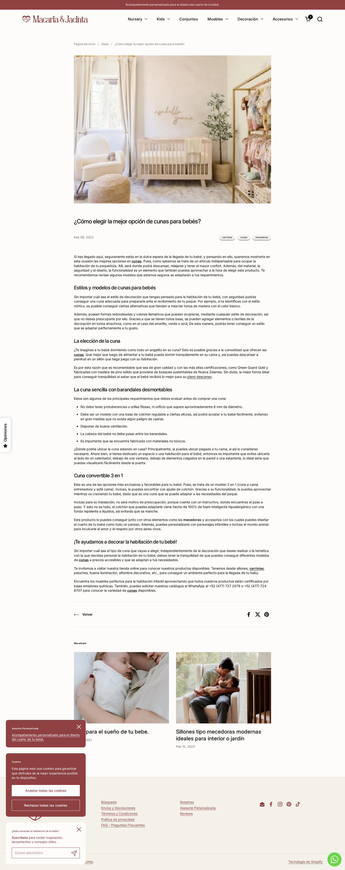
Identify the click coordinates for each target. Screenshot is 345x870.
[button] (320, 19)
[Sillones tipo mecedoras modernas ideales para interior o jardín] (223, 687)
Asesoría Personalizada (198, 808)
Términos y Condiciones (119, 814)
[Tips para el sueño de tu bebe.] (121, 687)
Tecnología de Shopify (305, 862)
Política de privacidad (117, 819)
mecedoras (261, 237)
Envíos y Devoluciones (118, 808)
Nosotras (187, 802)
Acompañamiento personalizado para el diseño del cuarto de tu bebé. (172, 4)
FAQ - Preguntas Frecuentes (123, 825)
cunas (243, 237)
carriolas (227, 237)
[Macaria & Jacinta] (55, 19)
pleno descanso (199, 377)
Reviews (186, 814)
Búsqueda (109, 802)
